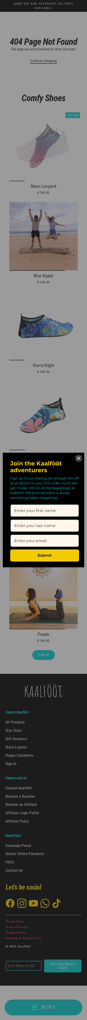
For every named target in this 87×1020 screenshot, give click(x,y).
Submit (45, 555)
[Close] (78, 458)
